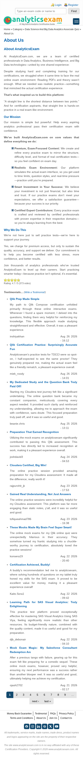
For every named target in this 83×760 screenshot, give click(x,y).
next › (35, 701)
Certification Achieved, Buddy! (30, 564)
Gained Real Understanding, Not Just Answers (40, 494)
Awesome (18, 280)
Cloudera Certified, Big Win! (28, 465)
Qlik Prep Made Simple (24, 298)
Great (15, 280)
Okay (8, 280)
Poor (5, 280)
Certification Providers (16, 749)
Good (12, 280)
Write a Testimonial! (35, 292)
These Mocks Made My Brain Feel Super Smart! (41, 527)
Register (73, 4)
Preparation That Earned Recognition (34, 432)
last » (47, 701)
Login (58, 4)
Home (7, 29)
